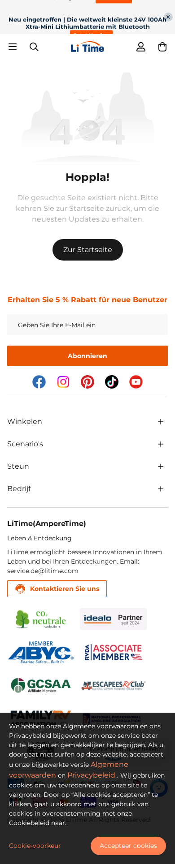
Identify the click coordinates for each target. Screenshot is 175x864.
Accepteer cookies (128, 846)
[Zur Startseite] (87, 46)
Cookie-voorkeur (35, 846)
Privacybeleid (91, 775)
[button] (162, 46)
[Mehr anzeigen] (160, 422)
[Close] (168, 17)
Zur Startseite (87, 249)
